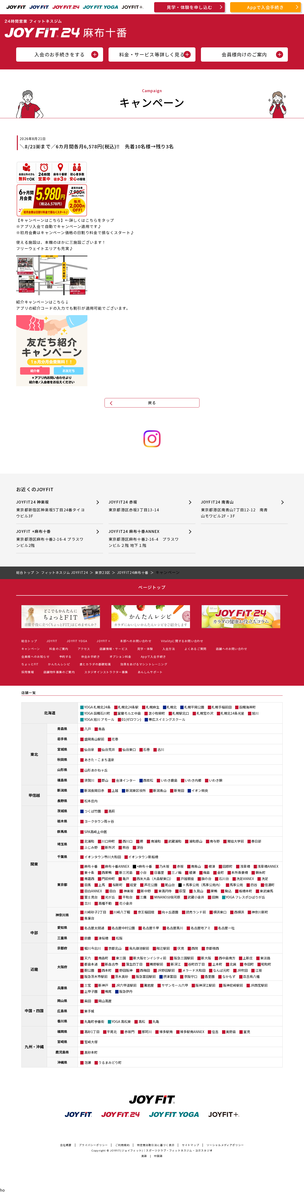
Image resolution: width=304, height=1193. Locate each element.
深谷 (140, 847)
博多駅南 (166, 1031)
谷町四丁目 (196, 964)
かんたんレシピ (59, 664)
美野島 (231, 1031)
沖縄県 (62, 1062)
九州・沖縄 (34, 1046)
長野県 (62, 800)
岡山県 (62, 1000)
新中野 (146, 891)
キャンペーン (30, 649)
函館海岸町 (247, 707)
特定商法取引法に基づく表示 (156, 1145)
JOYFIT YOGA (77, 641)
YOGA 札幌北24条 (97, 707)
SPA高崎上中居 (95, 831)
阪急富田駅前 (146, 976)
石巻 (146, 749)
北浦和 (89, 841)
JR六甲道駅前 (126, 985)
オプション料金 (120, 656)
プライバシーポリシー (93, 1145)
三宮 (87, 985)
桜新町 (118, 884)
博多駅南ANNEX (192, 1031)
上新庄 (248, 958)
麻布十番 (91, 866)
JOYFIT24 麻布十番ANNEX (144, 538)
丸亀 (155, 1021)
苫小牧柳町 (156, 713)
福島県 (62, 780)
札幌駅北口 (180, 713)
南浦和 (156, 841)
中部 (34, 932)
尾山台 (170, 884)
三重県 (62, 937)
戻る (152, 402)
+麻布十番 (144, 866)
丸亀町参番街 (94, 1021)
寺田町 (249, 964)
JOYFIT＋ (103, 641)
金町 (220, 872)
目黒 (87, 884)
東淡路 (265, 958)
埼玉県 (62, 844)
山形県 (62, 769)
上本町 (217, 964)
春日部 (256, 841)
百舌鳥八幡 (251, 976)
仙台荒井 (108, 749)
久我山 (198, 891)
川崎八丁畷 (122, 912)
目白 (112, 891)
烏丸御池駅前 (139, 948)
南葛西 (89, 878)
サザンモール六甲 (175, 985)
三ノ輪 (176, 872)
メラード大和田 (193, 970)
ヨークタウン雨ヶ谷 (99, 821)
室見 (246, 1031)
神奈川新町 (260, 912)
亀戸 (126, 878)
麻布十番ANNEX (117, 866)
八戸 (87, 728)
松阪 (119, 938)
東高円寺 (165, 891)
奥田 (87, 1000)
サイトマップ (190, 1145)
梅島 (206, 872)
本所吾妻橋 (239, 872)
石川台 (224, 878)
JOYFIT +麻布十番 (50, 538)
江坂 (258, 970)
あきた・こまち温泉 (99, 759)
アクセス (84, 649)
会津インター (126, 780)
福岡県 (62, 1031)
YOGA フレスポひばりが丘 (245, 897)
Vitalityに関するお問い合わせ (182, 641)
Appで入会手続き (265, 7)
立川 (87, 903)
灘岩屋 (149, 985)
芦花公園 (150, 884)
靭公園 (89, 970)
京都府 (62, 948)
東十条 (89, 872)
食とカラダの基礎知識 (95, 664)
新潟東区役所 (136, 790)
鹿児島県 (62, 1052)
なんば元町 (221, 970)
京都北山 (115, 948)
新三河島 (126, 872)
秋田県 (62, 759)
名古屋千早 (150, 927)
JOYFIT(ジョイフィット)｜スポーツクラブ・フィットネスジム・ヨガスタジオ (161, 1150)
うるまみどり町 (110, 1062)
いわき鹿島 (169, 780)
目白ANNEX (93, 891)
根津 (212, 866)
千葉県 (62, 856)
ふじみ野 (91, 847)
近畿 (34, 969)
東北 (34, 754)
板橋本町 (245, 891)
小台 (143, 872)
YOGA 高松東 (121, 1021)
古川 (160, 749)
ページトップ (152, 587)
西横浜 (239, 912)
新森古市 (111, 964)
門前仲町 (108, 878)
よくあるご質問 (195, 649)
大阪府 (62, 966)
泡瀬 (87, 1062)
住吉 (215, 1031)
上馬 (101, 884)
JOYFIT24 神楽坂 (50, 509)
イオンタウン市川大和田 (102, 856)
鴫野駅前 (156, 964)
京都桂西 (212, 948)
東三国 (121, 958)
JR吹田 (242, 970)
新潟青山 (159, 790)
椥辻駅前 (163, 948)
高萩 (111, 811)
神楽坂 (128, 891)
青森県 (62, 728)
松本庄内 (91, 800)
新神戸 (103, 985)
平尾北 (112, 1031)
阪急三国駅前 (184, 958)
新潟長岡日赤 (94, 790)
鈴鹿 (87, 938)
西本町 (107, 970)
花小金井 (126, 903)
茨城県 (62, 810)
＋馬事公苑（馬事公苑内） (202, 884)
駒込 (228, 891)
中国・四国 (34, 1010)
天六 (87, 958)
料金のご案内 (58, 649)
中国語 (158, 1156)
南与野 (215, 841)
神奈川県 (62, 914)
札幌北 (172, 707)
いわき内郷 (193, 780)
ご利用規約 (122, 1145)
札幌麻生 (152, 707)
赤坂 (180, 866)
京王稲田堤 (146, 912)
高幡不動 (105, 903)
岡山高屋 (105, 1000)
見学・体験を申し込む (189, 7)
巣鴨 (214, 891)
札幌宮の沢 (205, 713)
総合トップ (29, 641)
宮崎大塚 (91, 1041)
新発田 (179, 790)
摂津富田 (169, 976)
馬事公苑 (236, 884)
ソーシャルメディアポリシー (225, 1145)
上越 (115, 790)
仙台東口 (129, 749)
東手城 (89, 1011)
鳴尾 (108, 991)
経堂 (133, 884)
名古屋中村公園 (123, 927)
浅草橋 (245, 866)
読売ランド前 (196, 912)
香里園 (210, 976)
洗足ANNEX (245, 878)
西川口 (128, 841)
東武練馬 (266, 891)
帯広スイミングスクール (167, 719)
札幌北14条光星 (232, 713)
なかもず (229, 976)
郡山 (105, 780)
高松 (141, 1021)
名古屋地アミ (201, 927)
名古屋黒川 (174, 927)
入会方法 (168, 649)
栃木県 (62, 821)
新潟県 (62, 790)
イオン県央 (199, 790)
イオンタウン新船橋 (143, 856)
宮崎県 (62, 1041)
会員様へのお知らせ (35, 656)
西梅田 (145, 970)
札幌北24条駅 (128, 707)
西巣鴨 (107, 872)
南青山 (196, 866)
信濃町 (270, 884)
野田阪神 (126, 970)
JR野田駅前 (166, 970)
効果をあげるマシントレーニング (143, 664)
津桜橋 (103, 938)
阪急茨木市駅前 (96, 976)
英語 (144, 1156)
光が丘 (110, 897)
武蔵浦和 (174, 841)
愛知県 (62, 927)
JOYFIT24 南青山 (234, 509)
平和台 (128, 897)
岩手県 (62, 738)
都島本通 (91, 964)
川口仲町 (108, 841)
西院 (194, 948)
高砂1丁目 (92, 1031)
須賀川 (89, 780)
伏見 (180, 948)
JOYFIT (52, 641)
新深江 (176, 964)
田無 (215, 897)
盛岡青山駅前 (94, 739)
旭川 (255, 713)
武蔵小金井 (196, 897)
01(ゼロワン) (131, 719)
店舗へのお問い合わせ (231, 649)
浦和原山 (195, 841)
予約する (65, 656)
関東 (34, 864)
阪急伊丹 (126, 991)
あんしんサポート (150, 672)
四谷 (254, 884)
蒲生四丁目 (134, 964)
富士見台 (91, 897)
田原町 (228, 866)
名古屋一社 (226, 927)
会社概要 (66, 1145)
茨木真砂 (121, 976)
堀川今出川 (92, 948)
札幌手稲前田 (222, 707)
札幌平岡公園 (194, 707)
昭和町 (266, 964)
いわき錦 (215, 780)
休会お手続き (90, 656)
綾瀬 (192, 872)
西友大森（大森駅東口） (155, 878)
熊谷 (126, 847)
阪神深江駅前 (205, 985)
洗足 (264, 878)
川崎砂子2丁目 (95, 912)
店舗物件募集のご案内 (59, 672)
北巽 (233, 964)
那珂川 (147, 1031)
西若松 (148, 780)
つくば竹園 (92, 811)
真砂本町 (91, 1052)
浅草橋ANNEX (267, 866)
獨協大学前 (235, 841)
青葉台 (89, 918)
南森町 (103, 958)
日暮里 (159, 872)
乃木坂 (164, 866)
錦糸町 (261, 872)
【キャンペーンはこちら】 (40, 220)
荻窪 (182, 891)
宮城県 (62, 749)
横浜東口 (220, 912)
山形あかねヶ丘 (96, 770)
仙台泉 (89, 749)
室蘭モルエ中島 (129, 713)
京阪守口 (190, 976)
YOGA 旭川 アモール (99, 719)
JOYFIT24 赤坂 (134, 506)
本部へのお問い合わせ (136, 641)
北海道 (49, 713)
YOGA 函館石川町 (97, 713)
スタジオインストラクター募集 (106, 672)
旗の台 (206, 878)
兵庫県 (62, 987)
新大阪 (206, 958)
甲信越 (34, 795)
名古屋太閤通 (94, 927)
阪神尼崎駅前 (233, 985)
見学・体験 (145, 649)
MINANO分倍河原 (167, 897)
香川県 (62, 1021)
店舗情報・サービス (114, 649)
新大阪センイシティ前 (149, 958)
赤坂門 (129, 1031)
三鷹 (143, 897)
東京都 (62, 884)
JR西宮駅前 (259, 985)
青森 (101, 728)
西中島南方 (227, 958)
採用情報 (27, 672)
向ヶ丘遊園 (170, 912)
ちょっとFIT (29, 664)
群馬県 (62, 831)
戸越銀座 (187, 878)
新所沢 (110, 847)
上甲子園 (91, 991)
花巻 (115, 739)
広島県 (62, 1010)
